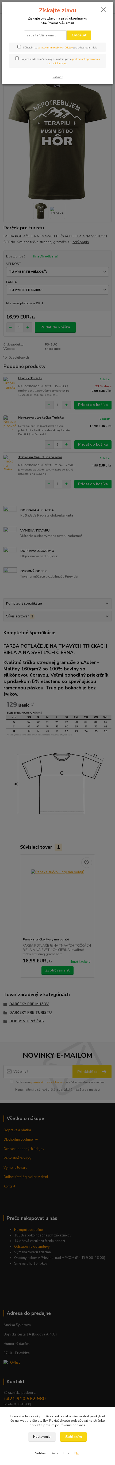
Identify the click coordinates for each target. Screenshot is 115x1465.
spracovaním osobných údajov (55, 47)
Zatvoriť (58, 77)
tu (77, 1453)
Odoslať (79, 35)
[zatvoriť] (103, 10)
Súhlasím (73, 1436)
